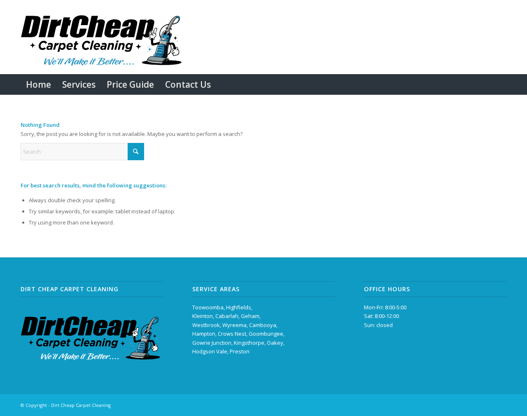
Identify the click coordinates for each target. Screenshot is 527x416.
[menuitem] (38, 84)
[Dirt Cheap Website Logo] (101, 37)
